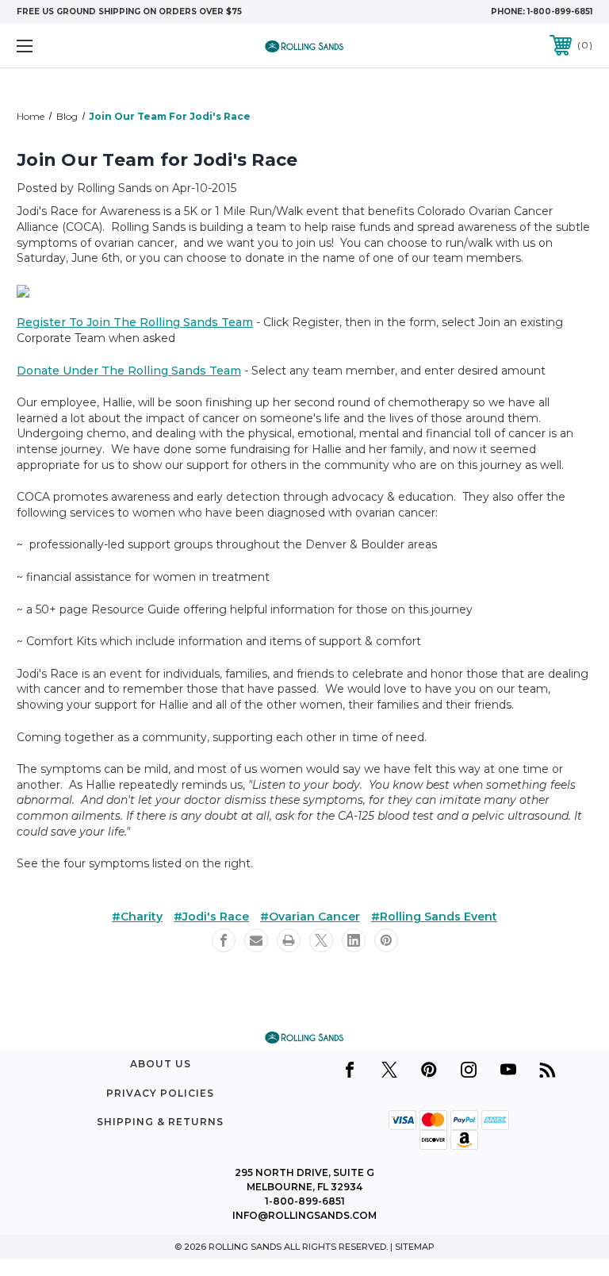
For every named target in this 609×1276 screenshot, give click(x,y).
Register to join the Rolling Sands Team (135, 322)
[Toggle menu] (74, 45)
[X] (321, 940)
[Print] (289, 940)
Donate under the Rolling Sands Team (129, 370)
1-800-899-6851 (559, 11)
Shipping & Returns (160, 1122)
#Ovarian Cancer (310, 916)
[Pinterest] (386, 940)
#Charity (137, 916)
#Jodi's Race (211, 916)
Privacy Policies (160, 1093)
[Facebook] (224, 940)
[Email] (256, 940)
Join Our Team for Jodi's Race (157, 160)
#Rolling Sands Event (434, 916)
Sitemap (415, 1246)
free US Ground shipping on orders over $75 (129, 11)
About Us (160, 1064)
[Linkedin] (354, 940)
